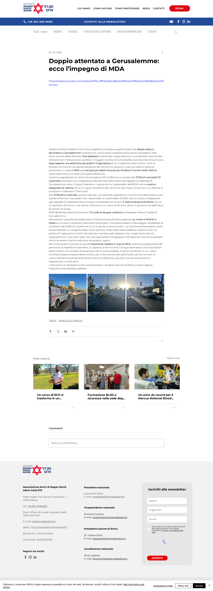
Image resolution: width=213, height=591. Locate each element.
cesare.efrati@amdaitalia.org (109, 516)
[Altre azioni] (162, 52)
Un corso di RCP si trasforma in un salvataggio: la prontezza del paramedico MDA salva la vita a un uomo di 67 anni (55, 396)
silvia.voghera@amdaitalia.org (110, 536)
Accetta (199, 585)
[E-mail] (171, 22)
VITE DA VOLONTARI (97, 31)
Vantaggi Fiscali (54, 561)
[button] (84, 8)
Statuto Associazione (32, 561)
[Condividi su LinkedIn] (65, 331)
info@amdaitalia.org (43, 499)
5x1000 (72, 31)
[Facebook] (178, 21)
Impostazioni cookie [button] (163, 585)
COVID (152, 31)
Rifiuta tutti (183, 585)
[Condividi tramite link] (73, 331)
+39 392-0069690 (37, 483)
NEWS (58, 31)
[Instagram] (183, 21)
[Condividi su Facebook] (50, 331)
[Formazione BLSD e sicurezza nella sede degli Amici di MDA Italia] (106, 376)
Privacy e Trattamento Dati (80, 561)
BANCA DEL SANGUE (70, 320)
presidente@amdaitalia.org (108, 474)
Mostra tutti (173, 358)
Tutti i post (40, 31)
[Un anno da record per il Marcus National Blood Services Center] (157, 376)
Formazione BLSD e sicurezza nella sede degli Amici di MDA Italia (106, 396)
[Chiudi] (209, 586)
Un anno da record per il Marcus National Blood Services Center (155, 396)
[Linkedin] (188, 21)
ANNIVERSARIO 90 (129, 31)
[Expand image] (68, 293)
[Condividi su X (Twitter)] (57, 331)
